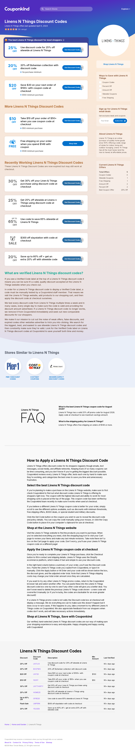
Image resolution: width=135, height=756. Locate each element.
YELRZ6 (36, 709)
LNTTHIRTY (38, 686)
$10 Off (23, 680)
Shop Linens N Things (113, 64)
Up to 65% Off (24, 699)
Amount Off (107, 90)
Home (7, 724)
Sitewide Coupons (109, 94)
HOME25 (36, 692)
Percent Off (107, 86)
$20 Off (23, 674)
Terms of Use (40, 742)
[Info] (63, 40)
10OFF (35, 680)
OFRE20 (36, 698)
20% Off (23, 669)
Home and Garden (19, 724)
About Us (8, 742)
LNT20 (36, 674)
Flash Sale (24, 704)
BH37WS (37, 669)
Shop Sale (73, 144)
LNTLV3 (36, 664)
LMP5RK (36, 704)
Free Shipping (108, 98)
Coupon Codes (108, 82)
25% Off (23, 664)
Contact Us (17, 742)
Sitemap (49, 742)
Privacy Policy (28, 742)
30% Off (23, 686)
